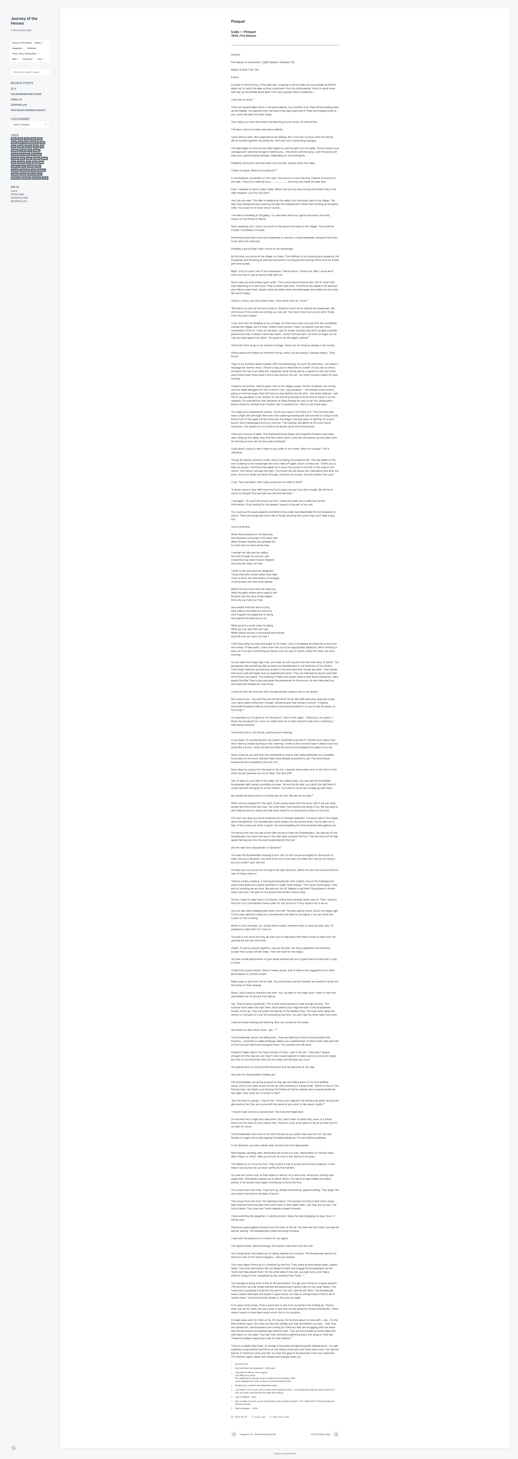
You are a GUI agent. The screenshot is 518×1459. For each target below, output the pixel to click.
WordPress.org (19, 201)
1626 (20, 139)
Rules (14, 59)
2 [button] (276, 170)
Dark (14, 147)
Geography (17, 48)
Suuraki (15, 170)
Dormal (28, 147)
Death (20, 147)
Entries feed (17, 194)
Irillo (22, 158)
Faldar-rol (16, 99)
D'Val (42, 143)
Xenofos (36, 178)
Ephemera (31, 48)
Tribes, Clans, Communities (24, 53)
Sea (23, 166)
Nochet (21, 162)
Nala (13, 162)
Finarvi (23, 150)
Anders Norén (290, 1453)
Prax (28, 162)
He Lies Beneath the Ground (26, 93)
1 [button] (253, 99)
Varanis (15, 174)
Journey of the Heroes (22, 43)
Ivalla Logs (260, 1417)
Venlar (22, 174)
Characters (27, 59)
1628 (33, 139)
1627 (27, 139)
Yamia (44, 178)
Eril (42, 147)
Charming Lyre (19, 104)
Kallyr (29, 158)
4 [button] (244, 709)
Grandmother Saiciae (20, 154)
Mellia (44, 158)
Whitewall (16, 178)
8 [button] (291, 1337)
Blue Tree (23, 143)
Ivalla (286, 1417)
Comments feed (19, 197)
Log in (14, 190)
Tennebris (24, 170)
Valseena (41, 170)
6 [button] (276, 1029)
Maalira (37, 158)
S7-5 (13, 88)
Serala (30, 166)
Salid (41, 162)
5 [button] (312, 795)
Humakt (15, 158)
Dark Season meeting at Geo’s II (28, 110)
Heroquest (36, 154)
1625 (14, 139)
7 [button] (303, 1275)
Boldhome (33, 143)
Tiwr (33, 170)
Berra (14, 143)
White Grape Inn (35, 174)
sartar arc (16, 166)
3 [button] (268, 636)
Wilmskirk (26, 178)
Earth (36, 147)
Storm (37, 166)
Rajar (35, 162)
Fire (29, 150)
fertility (15, 150)
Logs (39, 59)
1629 (40, 139)
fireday (37, 150)
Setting (37, 43)
